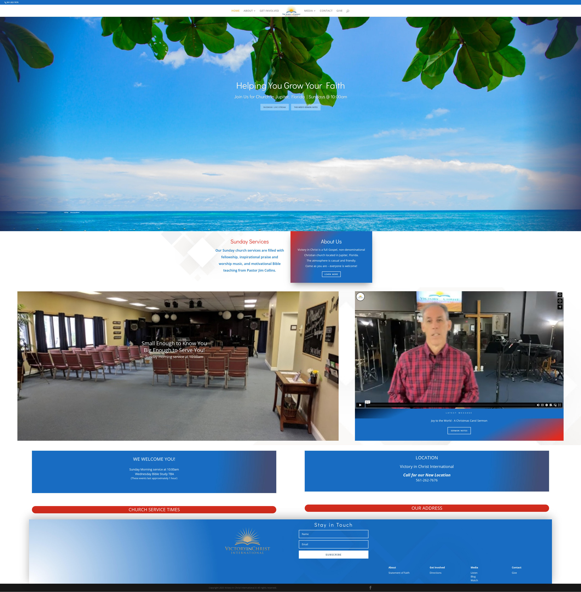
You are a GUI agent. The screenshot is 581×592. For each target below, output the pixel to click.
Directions (435, 572)
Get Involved (269, 11)
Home (235, 11)
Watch (474, 580)
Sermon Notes (459, 430)
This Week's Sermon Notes (306, 107)
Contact (326, 11)
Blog (473, 576)
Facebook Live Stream (274, 107)
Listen (474, 572)
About (248, 11)
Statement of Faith (399, 572)
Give (339, 11)
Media (308, 11)
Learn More (331, 274)
